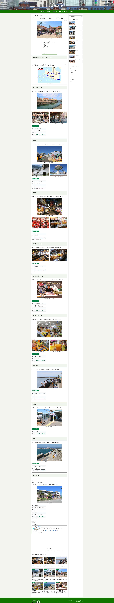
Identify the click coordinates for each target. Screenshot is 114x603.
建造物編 (53, 530)
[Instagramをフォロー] (41, 532)
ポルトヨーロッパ (46, 43)
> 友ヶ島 (71, 81)
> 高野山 (71, 72)
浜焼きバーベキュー (46, 46)
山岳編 (56, 530)
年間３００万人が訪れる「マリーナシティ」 (50, 42)
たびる (39, 526)
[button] (81, 16)
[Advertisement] (49, 541)
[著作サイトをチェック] (38, 532)
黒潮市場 (45, 45)
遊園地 (44, 44)
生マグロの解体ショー (47, 47)
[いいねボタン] (33, 522)
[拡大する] (60, 22)
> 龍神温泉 (71, 79)
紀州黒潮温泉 (45, 53)
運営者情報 (68, 600)
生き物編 (49, 530)
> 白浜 (70, 68)
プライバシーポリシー (74, 600)
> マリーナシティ (72, 70)
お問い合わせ (80, 600)
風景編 (46, 530)
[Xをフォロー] (40, 532)
